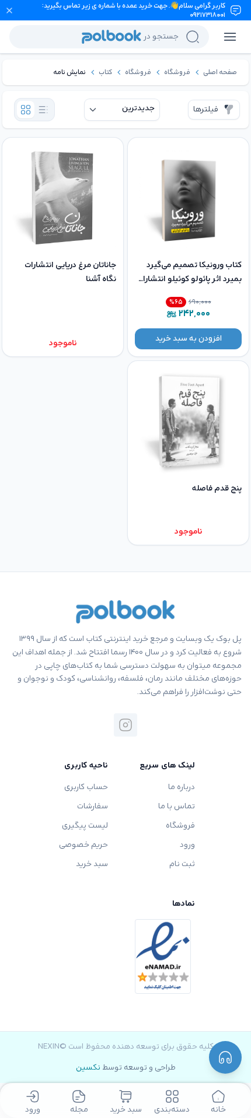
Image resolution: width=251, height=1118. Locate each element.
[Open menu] (230, 36)
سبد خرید (92, 864)
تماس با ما (176, 806)
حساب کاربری (86, 787)
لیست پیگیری (85, 825)
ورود (187, 844)
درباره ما (181, 787)
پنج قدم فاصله (217, 488)
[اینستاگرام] (125, 725)
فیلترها (205, 109)
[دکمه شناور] (225, 1057)
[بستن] (9, 10)
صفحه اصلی (220, 72)
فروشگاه (177, 72)
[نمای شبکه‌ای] (25, 109)
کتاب (105, 72)
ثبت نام (182, 864)
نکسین (88, 1067)
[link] (220, 72)
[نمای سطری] (43, 109)
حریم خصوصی (83, 844)
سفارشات (92, 806)
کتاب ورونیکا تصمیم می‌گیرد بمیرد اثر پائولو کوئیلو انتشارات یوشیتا (189, 279)
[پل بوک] (125, 611)
